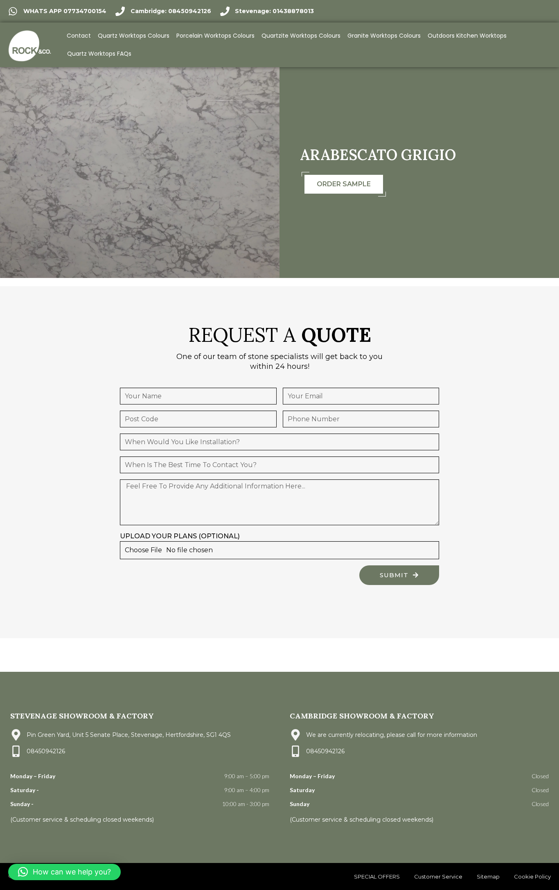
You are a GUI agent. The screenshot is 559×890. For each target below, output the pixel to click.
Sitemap (488, 876)
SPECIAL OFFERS (377, 876)
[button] (64, 872)
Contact (79, 36)
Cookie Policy (532, 876)
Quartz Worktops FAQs (99, 54)
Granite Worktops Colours (384, 36)
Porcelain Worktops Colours (215, 36)
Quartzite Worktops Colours (300, 36)
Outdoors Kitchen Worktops (467, 36)
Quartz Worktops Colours (133, 36)
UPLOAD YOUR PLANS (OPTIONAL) (180, 536)
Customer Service (438, 876)
